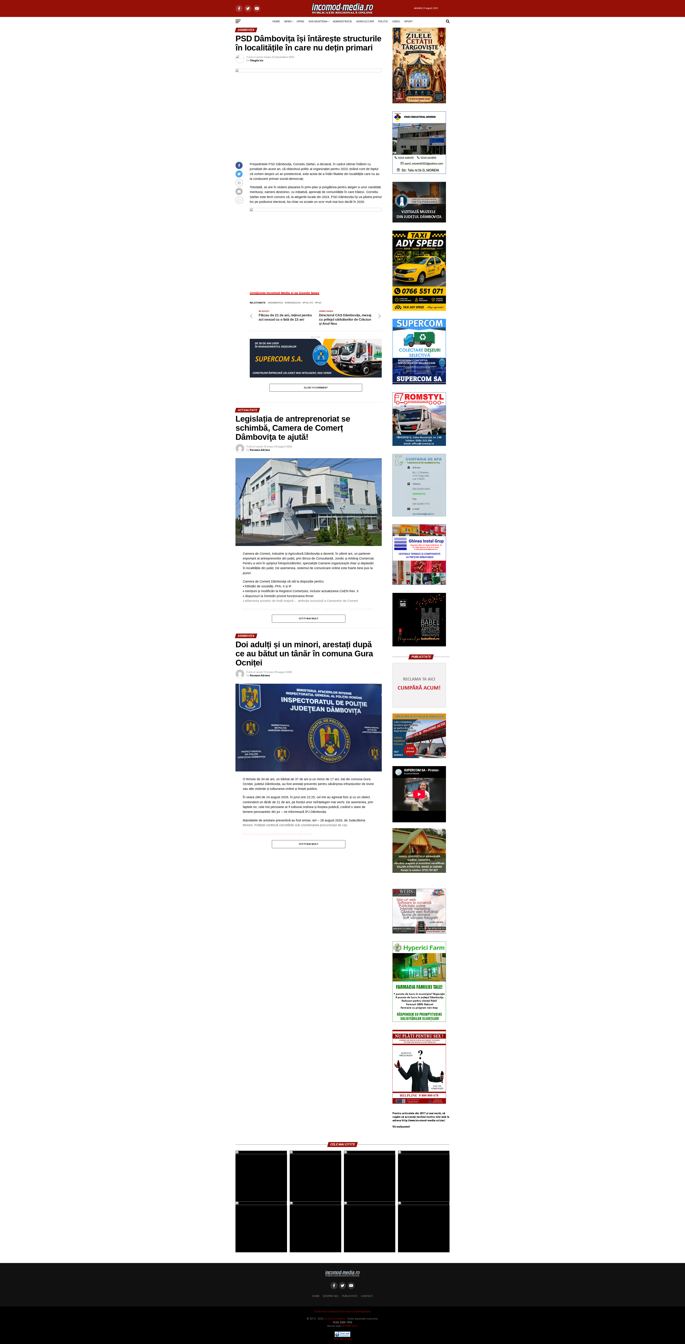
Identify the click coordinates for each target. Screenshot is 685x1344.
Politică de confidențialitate (354, 1311)
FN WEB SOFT (350, 1326)
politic (308, 303)
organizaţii (293, 303)
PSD (318, 303)
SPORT (408, 21)
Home (315, 1296)
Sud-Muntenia (318, 21)
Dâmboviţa (276, 303)
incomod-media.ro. (335, 1318)
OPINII (300, 21)
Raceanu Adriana (260, 450)
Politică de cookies (325, 1311)
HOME (276, 21)
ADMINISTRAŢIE (342, 21)
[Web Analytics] (342, 1336)
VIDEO (396, 21)
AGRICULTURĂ (365, 21)
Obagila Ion (256, 60)
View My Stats (342, 1339)
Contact (367, 1296)
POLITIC (383, 21)
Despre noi (330, 1296)
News (287, 21)
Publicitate (349, 1296)
